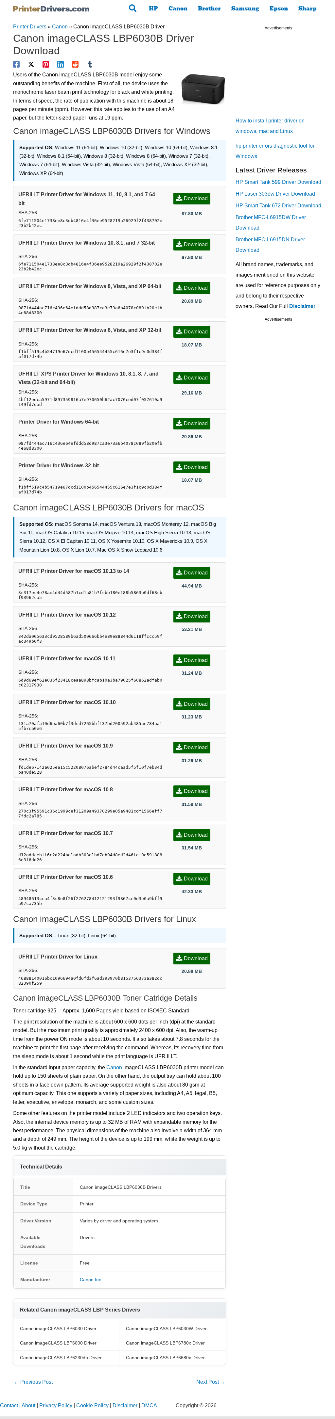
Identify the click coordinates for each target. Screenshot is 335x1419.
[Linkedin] (60, 64)
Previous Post (33, 1382)
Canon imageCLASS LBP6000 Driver (58, 1343)
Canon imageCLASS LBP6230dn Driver (61, 1357)
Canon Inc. (91, 1279)
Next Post (210, 1382)
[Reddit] (75, 64)
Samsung (245, 9)
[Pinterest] (46, 64)
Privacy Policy (55, 1405)
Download (196, 198)
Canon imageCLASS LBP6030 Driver (58, 1328)
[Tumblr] (90, 64)
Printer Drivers (29, 26)
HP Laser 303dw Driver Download (275, 194)
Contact (9, 1405)
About (28, 1405)
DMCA (149, 1405)
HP (153, 9)
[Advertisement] (285, 75)
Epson (279, 9)
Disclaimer (302, 306)
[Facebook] (16, 64)
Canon (177, 9)
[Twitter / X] (31, 64)
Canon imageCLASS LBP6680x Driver (165, 1357)
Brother (209, 9)
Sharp (307, 9)
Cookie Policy (92, 1405)
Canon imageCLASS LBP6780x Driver (165, 1343)
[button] (133, 9)
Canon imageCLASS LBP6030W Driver (166, 1328)
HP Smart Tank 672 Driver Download (278, 205)
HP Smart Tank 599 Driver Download (278, 182)
